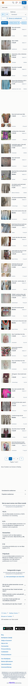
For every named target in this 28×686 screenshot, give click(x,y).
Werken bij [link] (4, 661)
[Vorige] (7, 458)
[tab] (3, 14)
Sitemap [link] (9, 667)
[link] (3, 2)
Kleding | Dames (13, 22)
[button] (16, 2)
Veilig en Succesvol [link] (6, 640)
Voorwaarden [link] (4, 646)
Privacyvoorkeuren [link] (6, 654)
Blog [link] (2, 635)
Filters (5, 23)
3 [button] (17, 458)
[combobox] (12, 7)
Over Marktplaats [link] (5, 658)
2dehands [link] (8, 664)
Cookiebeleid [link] (4, 651)
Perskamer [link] (10, 661)
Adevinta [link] (3, 664)
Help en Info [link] (4, 643)
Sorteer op (12, 12)
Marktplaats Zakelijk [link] (6, 637)
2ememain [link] (4, 667)
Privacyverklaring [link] (6, 649)
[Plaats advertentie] (24, 2)
